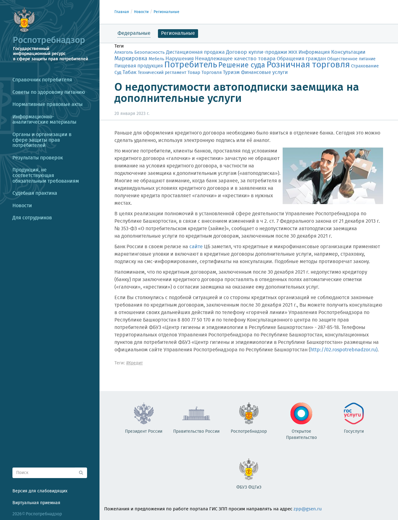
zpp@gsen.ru (308, 509)
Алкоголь (123, 52)
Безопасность (149, 52)
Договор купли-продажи (256, 52)
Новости (141, 12)
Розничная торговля (308, 65)
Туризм (231, 72)
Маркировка (130, 58)
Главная (121, 12)
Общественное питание (351, 59)
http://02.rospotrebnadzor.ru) (343, 350)
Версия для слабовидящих (39, 491)
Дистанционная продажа (195, 52)
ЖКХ (292, 52)
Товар (193, 72)
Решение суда (241, 65)
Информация (314, 52)
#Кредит (134, 363)
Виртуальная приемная (36, 502)
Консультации (348, 52)
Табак (130, 72)
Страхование (365, 66)
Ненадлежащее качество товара (235, 59)
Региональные (166, 12)
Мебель (156, 59)
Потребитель (190, 65)
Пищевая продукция (138, 66)
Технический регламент (162, 72)
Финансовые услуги (264, 72)
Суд (117, 72)
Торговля (211, 72)
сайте (196, 247)
